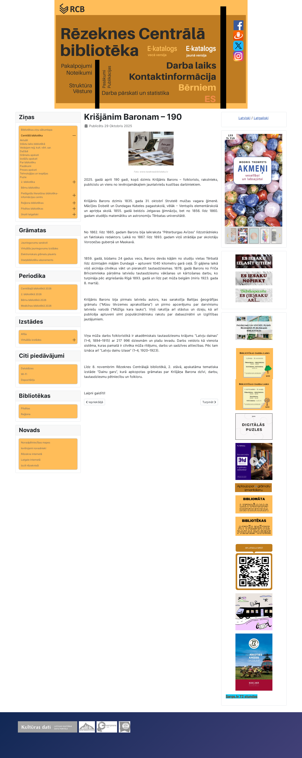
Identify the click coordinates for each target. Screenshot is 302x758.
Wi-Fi (24, 374)
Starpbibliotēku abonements (37, 259)
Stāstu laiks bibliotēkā (32, 143)
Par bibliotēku (28, 162)
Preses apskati (28, 169)
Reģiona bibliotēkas (32, 202)
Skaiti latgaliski (29, 214)
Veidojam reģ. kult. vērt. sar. (35, 147)
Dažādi (24, 151)
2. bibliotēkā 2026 (31, 294)
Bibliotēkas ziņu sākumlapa (36, 129)
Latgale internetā (30, 459)
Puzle (23, 177)
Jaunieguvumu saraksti (34, 242)
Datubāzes (27, 368)
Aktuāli (24, 140)
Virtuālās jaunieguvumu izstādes (39, 248)
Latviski (244, 118)
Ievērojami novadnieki (33, 448)
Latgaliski (261, 118)
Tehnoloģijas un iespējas (34, 173)
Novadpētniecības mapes (35, 442)
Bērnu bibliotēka (30, 187)
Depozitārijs (28, 379)
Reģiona (25, 414)
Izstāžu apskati (28, 158)
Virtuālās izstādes (31, 339)
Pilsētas (25, 408)
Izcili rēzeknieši (30, 465)
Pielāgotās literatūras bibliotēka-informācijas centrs (39, 195)
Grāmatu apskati (29, 154)
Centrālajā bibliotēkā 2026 (36, 288)
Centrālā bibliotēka (32, 135)
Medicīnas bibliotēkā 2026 (36, 305)
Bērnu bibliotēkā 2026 (33, 299)
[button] (74, 135)
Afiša (24, 334)
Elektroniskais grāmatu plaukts (38, 254)
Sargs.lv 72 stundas (241, 696)
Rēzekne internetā (31, 453)
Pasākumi (25, 166)
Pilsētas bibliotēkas (32, 208)
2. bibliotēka (28, 181)
